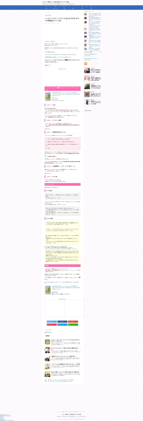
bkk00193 (50, 332)
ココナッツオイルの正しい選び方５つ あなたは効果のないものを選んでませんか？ (61, 54)
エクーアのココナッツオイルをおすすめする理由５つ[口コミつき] (60, 381)
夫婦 (46, 8)
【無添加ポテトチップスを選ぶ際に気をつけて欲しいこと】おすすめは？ (96, 87)
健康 (82, 6)
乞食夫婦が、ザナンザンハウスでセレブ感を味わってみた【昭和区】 (61, 379)
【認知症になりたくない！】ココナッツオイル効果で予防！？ (63, 356)
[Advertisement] (62, 33)
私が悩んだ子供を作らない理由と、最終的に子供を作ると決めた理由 (96, 79)
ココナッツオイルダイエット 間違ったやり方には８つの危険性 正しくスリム (61, 248)
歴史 (82, 8)
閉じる (48, 65)
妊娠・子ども (55, 8)
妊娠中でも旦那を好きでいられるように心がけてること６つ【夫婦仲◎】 (96, 71)
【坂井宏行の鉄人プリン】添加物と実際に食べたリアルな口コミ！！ (95, 38)
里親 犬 (73, 8)
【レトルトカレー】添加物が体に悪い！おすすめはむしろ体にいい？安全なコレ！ (95, 23)
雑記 (64, 8)
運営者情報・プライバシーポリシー (79, 411)
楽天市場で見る (61, 100)
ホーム (46, 6)
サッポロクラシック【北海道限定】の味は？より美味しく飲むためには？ (96, 94)
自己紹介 (55, 6)
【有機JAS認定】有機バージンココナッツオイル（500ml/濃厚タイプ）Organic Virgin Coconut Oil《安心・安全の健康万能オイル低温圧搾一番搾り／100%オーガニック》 (66, 94)
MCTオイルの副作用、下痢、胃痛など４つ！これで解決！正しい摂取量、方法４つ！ (95, 15)
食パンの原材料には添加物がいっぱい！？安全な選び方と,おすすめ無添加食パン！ (95, 34)
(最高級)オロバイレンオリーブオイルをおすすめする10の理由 (96, 102)
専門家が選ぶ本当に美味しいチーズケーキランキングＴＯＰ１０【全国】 (95, 46)
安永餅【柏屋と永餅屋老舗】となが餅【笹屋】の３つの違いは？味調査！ (95, 19)
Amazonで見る (55, 100)
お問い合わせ (71, 411)
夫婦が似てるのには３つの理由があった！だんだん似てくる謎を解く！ (95, 42)
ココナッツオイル (49, 329)
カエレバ (56, 97)
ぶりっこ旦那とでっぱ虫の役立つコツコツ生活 (55, 2)
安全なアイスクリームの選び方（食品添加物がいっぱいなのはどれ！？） (95, 30)
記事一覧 (64, 6)
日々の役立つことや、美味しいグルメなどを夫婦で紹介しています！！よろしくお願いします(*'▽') (71, 416)
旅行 (91, 6)
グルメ (73, 6)
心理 (91, 8)
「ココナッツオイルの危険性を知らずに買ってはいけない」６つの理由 (65, 364)
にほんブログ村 (87, 55)
